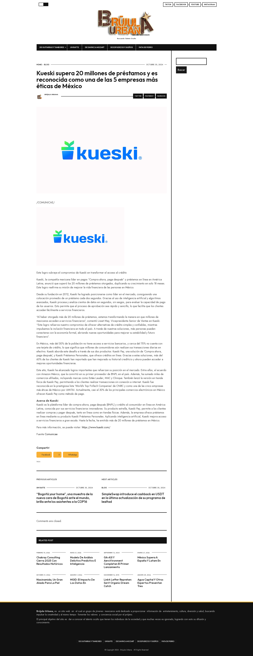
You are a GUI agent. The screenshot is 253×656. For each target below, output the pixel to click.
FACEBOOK (181, 4)
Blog (46, 64)
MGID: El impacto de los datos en (82, 581)
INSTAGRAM (209, 4)
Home (39, 64)
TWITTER (138, 96)
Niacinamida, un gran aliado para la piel (49, 581)
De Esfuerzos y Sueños (121, 47)
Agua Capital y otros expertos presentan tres (150, 583)
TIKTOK (168, 4)
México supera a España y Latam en (149, 559)
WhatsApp (72, 454)
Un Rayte (74, 47)
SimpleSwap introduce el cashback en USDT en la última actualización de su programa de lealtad (133, 498)
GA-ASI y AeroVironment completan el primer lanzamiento (116, 562)
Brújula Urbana (51, 94)
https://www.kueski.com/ (96, 427)
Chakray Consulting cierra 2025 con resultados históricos (49, 561)
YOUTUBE (195, 4)
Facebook (46, 454)
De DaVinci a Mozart (94, 47)
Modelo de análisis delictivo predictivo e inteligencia (83, 561)
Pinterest (149, 96)
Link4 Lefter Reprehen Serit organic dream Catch (117, 583)
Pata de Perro (146, 47)
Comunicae (51, 434)
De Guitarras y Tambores (52, 47)
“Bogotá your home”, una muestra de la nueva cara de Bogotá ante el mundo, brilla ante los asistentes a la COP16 (64, 498)
